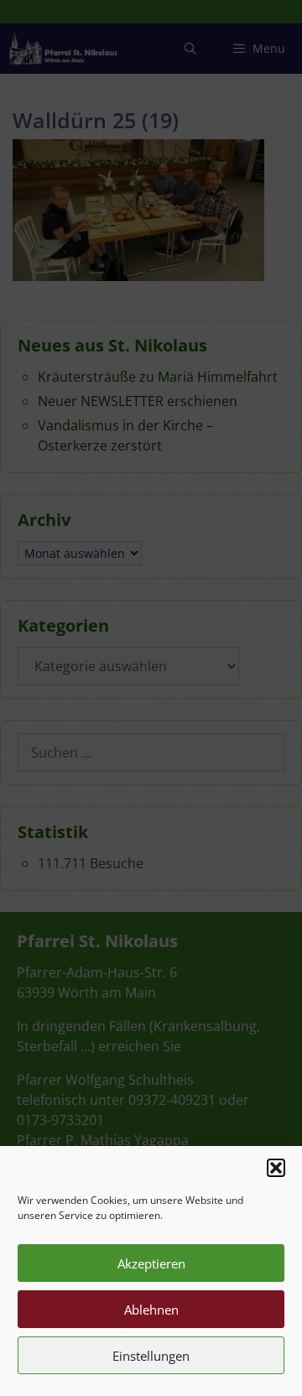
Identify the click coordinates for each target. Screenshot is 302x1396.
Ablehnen (151, 1309)
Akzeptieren (151, 1263)
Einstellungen (151, 1355)
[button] (276, 1167)
